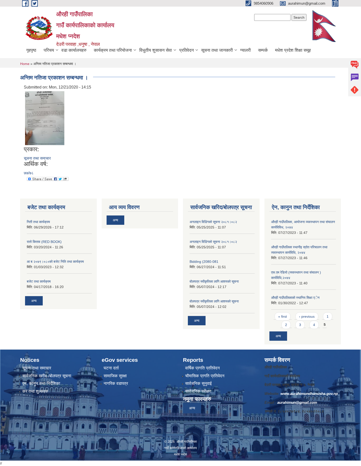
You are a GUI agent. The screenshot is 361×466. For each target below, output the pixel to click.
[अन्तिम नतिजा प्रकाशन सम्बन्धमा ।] (44, 118)
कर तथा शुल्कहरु (35, 391)
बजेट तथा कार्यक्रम (39, 281)
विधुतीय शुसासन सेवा (155, 50)
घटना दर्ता (111, 368)
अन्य (34, 301)
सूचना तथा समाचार (37, 158)
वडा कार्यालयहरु (73, 50)
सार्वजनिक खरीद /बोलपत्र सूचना (46, 376)
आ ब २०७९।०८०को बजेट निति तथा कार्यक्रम (55, 262)
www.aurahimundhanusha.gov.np (309, 393)
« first (282, 316)
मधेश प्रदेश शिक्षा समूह (293, 50)
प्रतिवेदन (186, 50)
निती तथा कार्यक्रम (38, 222)
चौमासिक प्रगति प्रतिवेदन (204, 376)
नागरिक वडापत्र (116, 383)
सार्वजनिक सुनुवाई (198, 383)
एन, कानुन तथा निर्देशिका (41, 383)
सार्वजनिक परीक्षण (198, 391)
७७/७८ (29, 173)
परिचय (49, 50)
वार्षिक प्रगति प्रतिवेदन (202, 368)
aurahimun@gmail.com (297, 402)
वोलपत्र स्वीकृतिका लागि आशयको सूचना (214, 281)
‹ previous (307, 316)
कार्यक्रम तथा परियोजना (113, 50)
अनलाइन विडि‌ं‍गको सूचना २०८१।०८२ (213, 222)
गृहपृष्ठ (31, 50)
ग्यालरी (245, 50)
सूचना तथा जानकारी (217, 50)
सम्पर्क (263, 50)
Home (24, 64)
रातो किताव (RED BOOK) (44, 242)
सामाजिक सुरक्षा (115, 376)
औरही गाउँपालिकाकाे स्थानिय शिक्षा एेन (295, 298)
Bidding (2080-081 (204, 262)
